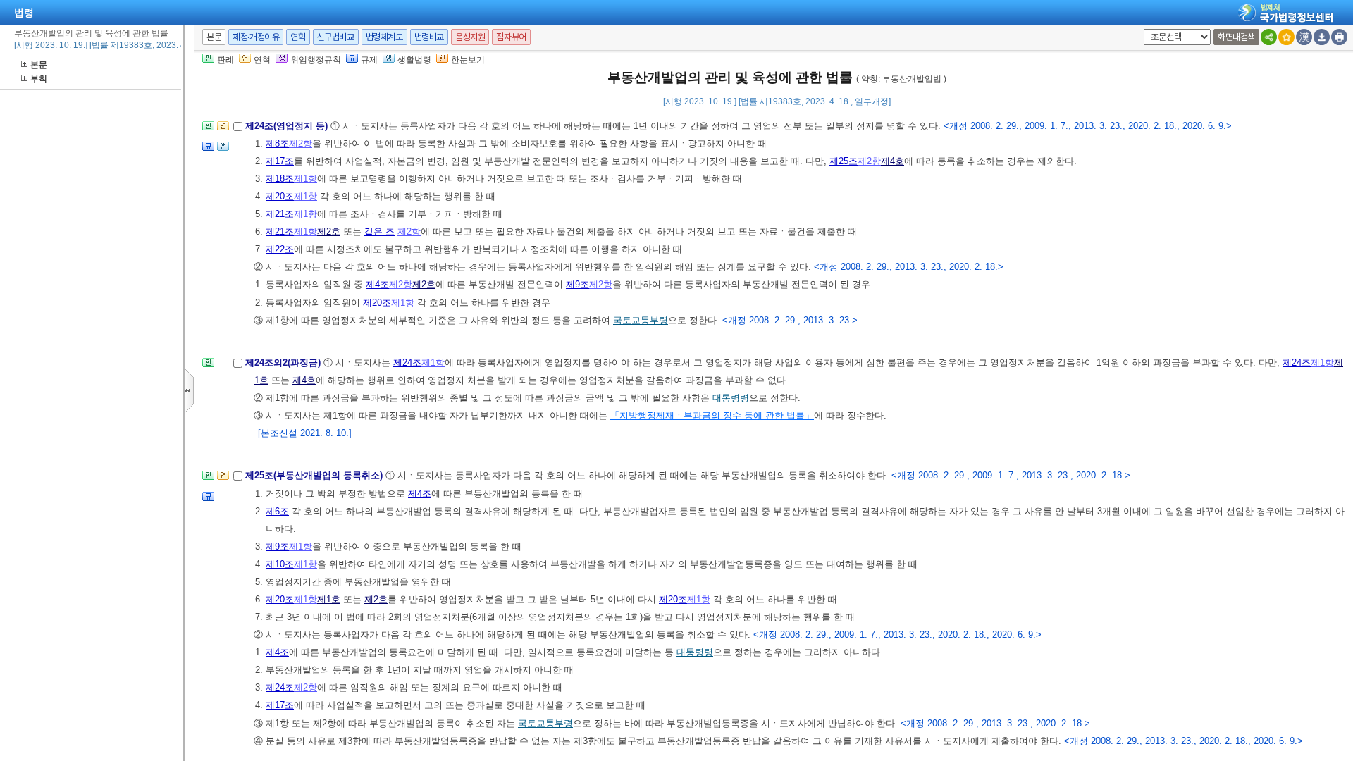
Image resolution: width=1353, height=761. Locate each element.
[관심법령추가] (1286, 37)
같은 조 (379, 231)
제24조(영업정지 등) (287, 125)
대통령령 (730, 397)
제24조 (407, 362)
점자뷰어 (511, 37)
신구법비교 (335, 37)
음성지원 (470, 37)
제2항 (300, 143)
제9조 (577, 284)
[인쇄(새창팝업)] (1339, 37)
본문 (38, 65)
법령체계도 (384, 37)
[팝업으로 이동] (223, 150)
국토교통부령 (640, 320)
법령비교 (429, 37)
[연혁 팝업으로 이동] (223, 130)
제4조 (377, 284)
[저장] (1322, 37)
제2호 (328, 231)
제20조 (280, 196)
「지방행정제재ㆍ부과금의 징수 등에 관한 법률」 (712, 415)
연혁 (297, 37)
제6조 (277, 511)
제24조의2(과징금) (284, 362)
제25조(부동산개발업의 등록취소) (315, 475)
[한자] (1304, 37)
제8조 (277, 143)
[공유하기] (1269, 37)
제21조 (280, 214)
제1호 (328, 599)
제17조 (280, 161)
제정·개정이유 (256, 37)
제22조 (280, 249)
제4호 (892, 161)
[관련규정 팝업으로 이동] (208, 150)
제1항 (305, 178)
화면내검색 (1236, 37)
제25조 (843, 161)
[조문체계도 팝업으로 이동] (208, 130)
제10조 (280, 564)
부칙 (38, 79)
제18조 (280, 178)
